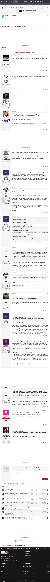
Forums (15, 1)
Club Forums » (15, 15)
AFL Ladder (42, 463)
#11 (47, 293)
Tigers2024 (23, 573)
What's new (32, 1)
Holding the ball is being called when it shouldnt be (16, 508)
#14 (47, 386)
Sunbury (9, 87)
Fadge (45, 494)
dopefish (6, 495)
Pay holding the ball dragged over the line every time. (16, 498)
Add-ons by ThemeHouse (20, 580)
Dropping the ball (9, 489)
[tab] (23, 24)
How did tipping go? (25, 19)
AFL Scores (47, 463)
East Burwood (8, 68)
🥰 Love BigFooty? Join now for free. (25, 52)
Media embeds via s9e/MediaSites (29, 580)
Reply (47, 70)
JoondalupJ (44, 508)
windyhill (3, 49)
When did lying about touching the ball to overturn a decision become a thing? (17, 494)
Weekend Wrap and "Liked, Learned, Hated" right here (11, 19)
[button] (12, 1)
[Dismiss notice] (47, 7)
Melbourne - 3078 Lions (6, 307)
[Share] (46, 55)
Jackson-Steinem (7, 125)
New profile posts (28, 555)
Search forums (7, 4)
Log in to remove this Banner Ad (25, 147)
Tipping (25, 1)
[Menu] (1, 1)
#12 (47, 313)
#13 (47, 339)
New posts (2, 4)
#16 (47, 427)
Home (27, 548)
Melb (9, 183)
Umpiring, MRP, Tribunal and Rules (19, 490)
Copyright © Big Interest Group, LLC (7, 556)
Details (39, 579)
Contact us (9, 548)
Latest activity (27, 557)
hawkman (44, 499)
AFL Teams (38, 463)
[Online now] (6, 61)
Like (43, 70)
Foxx (6, 499)
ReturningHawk (7, 518)
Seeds (6, 509)
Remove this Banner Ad (25, 45)
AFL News (33, 463)
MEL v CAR (12, 17)
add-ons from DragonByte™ (22, 579)
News (10, 1)
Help (24, 548)
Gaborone (7, 490)
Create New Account (30, 10)
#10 (47, 272)
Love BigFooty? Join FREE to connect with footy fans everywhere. (27, 8)
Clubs (20, 1)
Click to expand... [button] (30, 258)
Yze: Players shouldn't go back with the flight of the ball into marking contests (17, 503)
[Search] (48, 1)
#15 (47, 410)
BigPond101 (7, 514)
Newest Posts (27, 551)
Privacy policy (20, 548)
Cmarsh (6, 505)
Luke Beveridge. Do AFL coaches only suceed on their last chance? (16, 512)
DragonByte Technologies (33, 579)
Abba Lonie (8, 424)
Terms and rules (14, 548)
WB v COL (8, 17)
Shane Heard (44, 503)
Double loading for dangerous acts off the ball (15, 517)
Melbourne (8, 106)
